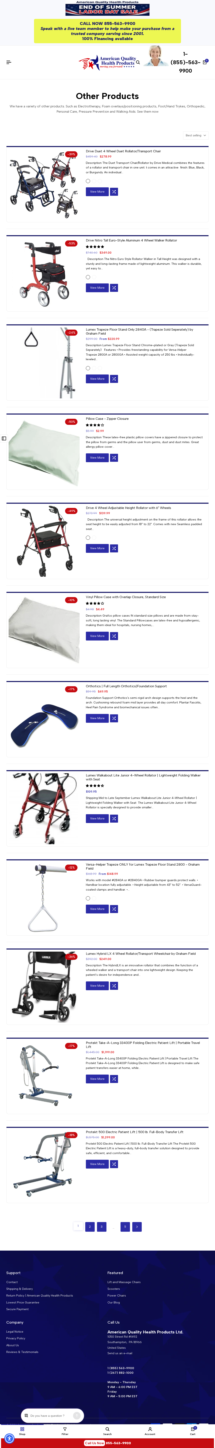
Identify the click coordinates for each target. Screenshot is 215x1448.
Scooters (114, 1289)
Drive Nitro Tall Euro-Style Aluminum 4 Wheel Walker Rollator (131, 240)
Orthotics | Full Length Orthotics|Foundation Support (126, 686)
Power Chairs (117, 1295)
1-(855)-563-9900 (186, 62)
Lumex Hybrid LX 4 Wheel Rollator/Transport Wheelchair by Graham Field (141, 954)
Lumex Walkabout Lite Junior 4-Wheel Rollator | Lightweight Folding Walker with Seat (143, 777)
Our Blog (114, 1302)
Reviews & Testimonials (22, 1352)
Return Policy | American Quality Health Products (39, 1295)
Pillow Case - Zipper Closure (107, 419)
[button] (114, 192)
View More (97, 191)
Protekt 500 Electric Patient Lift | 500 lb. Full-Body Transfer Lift (135, 1132)
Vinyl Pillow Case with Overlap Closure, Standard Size (126, 597)
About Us (12, 1345)
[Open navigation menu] (10, 62)
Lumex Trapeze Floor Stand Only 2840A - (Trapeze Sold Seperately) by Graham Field (139, 331)
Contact (12, 1282)
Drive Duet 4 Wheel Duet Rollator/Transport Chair (123, 151)
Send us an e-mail (120, 1353)
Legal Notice (14, 1331)
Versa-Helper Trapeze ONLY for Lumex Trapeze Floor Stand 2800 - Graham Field (143, 866)
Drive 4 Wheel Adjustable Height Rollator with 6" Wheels (128, 508)
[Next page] (137, 1227)
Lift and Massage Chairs (124, 1282)
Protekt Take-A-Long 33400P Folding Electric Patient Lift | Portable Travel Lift (143, 1045)
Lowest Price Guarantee (22, 1302)
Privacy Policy (15, 1338)
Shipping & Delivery (19, 1289)
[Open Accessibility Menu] (9, 1438)
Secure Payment (17, 1309)
